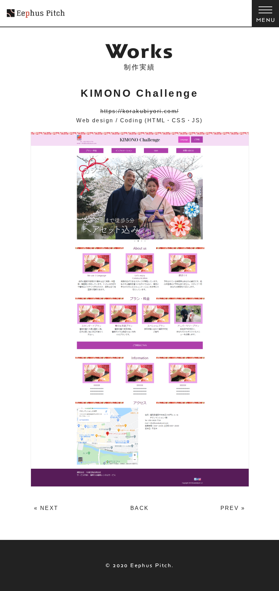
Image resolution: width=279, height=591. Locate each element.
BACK (139, 508)
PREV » (232, 508)
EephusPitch (36, 13)
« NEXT (46, 508)
